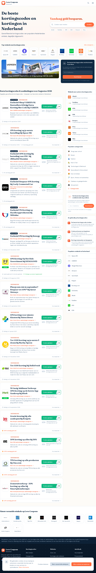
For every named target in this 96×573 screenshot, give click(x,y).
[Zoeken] (88, 3)
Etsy (84, 30)
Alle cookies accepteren (81, 564)
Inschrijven (77, 77)
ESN (71, 30)
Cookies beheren (43, 564)
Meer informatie (24, 567)
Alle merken (29, 553)
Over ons (53, 553)
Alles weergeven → (89, 45)
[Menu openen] (92, 3)
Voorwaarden (79, 553)
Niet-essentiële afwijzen (60, 564)
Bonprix (78, 30)
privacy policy (86, 80)
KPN (66, 30)
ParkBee (60, 30)
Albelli (52, 30)
